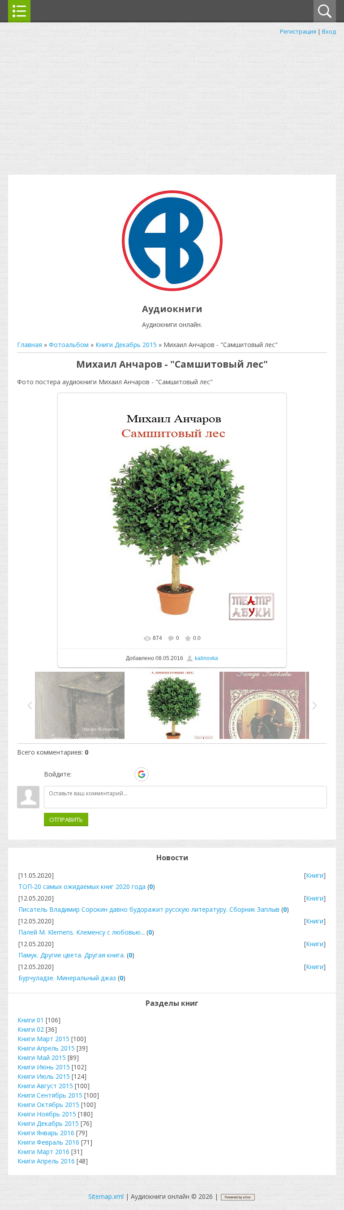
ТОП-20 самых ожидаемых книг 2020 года (82, 886)
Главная (29, 344)
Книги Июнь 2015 (43, 1067)
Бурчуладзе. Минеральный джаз (67, 978)
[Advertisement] (172, 103)
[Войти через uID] (80, 774)
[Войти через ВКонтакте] (95, 774)
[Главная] (172, 288)
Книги (314, 875)
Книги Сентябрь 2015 (49, 1095)
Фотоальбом (69, 344)
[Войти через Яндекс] (126, 774)
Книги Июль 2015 (43, 1076)
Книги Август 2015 (45, 1085)
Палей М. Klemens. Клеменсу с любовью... (81, 932)
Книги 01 (30, 1020)
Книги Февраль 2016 (48, 1142)
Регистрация (298, 31)
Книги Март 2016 (43, 1151)
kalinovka (206, 658)
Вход (329, 31)
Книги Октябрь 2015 (48, 1104)
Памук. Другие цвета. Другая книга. (71, 955)
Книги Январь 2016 (45, 1132)
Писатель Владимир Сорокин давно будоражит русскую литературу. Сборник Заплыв (149, 909)
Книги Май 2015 (41, 1057)
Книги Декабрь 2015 (126, 344)
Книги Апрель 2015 (46, 1048)
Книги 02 (30, 1029)
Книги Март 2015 (43, 1038)
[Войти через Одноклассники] (157, 774)
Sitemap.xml (106, 1196)
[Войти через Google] (141, 774)
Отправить (66, 819)
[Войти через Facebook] (110, 774)
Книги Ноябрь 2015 (46, 1114)
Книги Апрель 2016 (46, 1161)
